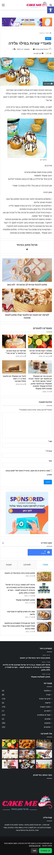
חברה (48, 694)
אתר (50, 461)
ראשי (48, 33)
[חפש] (50, 6)
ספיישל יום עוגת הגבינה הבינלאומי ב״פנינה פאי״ (16, 351)
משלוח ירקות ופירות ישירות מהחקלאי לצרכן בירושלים (41, 351)
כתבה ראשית (45, 706)
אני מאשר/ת (45, 850)
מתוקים (47, 723)
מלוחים (47, 719)
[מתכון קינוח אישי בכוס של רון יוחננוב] (44, 577)
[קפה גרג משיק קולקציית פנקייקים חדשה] (44, 615)
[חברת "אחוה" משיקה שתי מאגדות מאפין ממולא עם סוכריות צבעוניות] (10, 764)
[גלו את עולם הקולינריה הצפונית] (44, 754)
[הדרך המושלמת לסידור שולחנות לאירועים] (44, 744)
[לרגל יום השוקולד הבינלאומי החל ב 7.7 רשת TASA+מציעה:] (14, 367)
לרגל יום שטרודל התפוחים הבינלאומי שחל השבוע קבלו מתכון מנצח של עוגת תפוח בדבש (19, 626)
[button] (50, 10)
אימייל (49, 451)
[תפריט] (3, 6)
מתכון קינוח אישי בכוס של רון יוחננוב (20, 573)
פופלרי (45, 564)
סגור (34, 850)
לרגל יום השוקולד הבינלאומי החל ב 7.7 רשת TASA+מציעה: (14, 378)
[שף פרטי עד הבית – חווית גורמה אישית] (10, 754)
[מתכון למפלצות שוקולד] (44, 603)
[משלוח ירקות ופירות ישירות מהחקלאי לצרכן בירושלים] (40, 341)
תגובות (9, 564)
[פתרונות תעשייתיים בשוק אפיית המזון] (27, 744)
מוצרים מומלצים (43, 715)
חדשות (41, 33)
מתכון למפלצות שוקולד (25, 600)
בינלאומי (47, 690)
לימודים (47, 711)
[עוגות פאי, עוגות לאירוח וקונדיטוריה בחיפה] (27, 754)
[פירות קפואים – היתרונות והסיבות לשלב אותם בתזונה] (44, 764)
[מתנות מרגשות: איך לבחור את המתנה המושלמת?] (27, 764)
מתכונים (47, 727)
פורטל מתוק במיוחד (41, 49)
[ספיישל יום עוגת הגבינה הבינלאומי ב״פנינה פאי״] (14, 341)
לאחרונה (27, 564)
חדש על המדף (44, 698)
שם (50, 441)
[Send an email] (34, 49)
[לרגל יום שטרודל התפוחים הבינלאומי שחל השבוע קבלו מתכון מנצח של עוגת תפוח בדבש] (44, 627)
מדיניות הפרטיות (34, 845)
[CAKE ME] (36, 5)
